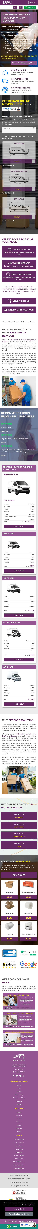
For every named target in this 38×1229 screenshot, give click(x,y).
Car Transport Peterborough (19, 1186)
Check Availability (19, 1139)
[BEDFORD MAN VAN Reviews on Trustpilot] (28, 953)
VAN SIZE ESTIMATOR (19, 264)
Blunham (19, 1122)
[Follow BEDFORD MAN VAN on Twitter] (17, 1076)
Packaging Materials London (19, 1182)
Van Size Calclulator (19, 1143)
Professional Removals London (19, 1175)
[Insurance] (19, 1200)
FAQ (19, 1088)
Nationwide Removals (13, 322)
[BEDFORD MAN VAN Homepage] (7, 2)
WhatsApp (31, 7)
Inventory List (19, 1149)
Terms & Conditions (19, 1098)
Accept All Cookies (19, 1209)
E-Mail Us (20, 1069)
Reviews (19, 1091)
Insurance (19, 1101)
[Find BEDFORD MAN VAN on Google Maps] (23, 1076)
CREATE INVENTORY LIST (19, 276)
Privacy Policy (29, 1205)
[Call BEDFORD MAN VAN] (20, 7)
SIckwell (19, 1125)
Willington (19, 1115)
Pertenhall (19, 1128)
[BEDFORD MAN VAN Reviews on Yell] (9, 965)
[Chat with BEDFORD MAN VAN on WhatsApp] (9, 1226)
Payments (19, 1152)
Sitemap (19, 1104)
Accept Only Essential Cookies (19, 1214)
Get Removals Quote (24, 63)
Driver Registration (19, 1168)
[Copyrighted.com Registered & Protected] (19, 1192)
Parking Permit (19, 1158)
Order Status (19, 1146)
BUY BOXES (19, 875)
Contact (19, 1085)
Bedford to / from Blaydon (28, 322)
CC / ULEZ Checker (19, 1162)
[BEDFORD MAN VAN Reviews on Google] (28, 965)
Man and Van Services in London (19, 1179)
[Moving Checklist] (19, 1001)
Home (4, 322)
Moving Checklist (19, 1155)
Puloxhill (19, 1119)
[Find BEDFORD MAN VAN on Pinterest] (20, 1076)
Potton (19, 1131)
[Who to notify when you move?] (19, 1038)
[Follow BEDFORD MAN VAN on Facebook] (13, 1076)
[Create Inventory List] (19, 1020)
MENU (32, 3)
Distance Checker (19, 1165)
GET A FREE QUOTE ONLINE (20, 1221)
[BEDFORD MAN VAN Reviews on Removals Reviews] (9, 953)
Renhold (19, 1112)
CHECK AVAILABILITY (19, 252)
